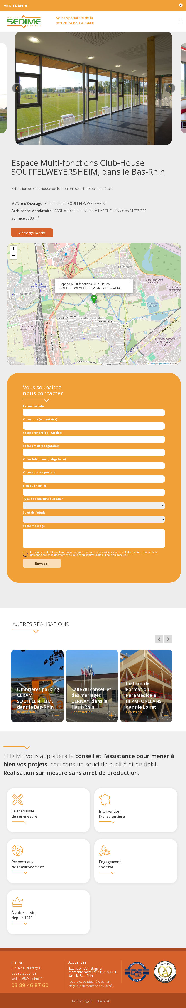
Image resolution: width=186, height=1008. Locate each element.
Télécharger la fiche (31, 233)
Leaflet (152, 363)
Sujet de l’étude (34, 512)
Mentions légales (82, 1001)
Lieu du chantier (34, 486)
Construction (91, 700)
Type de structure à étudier (43, 499)
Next (169, 88)
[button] (94, 299)
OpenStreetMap (164, 363)
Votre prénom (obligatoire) (42, 433)
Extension (144, 697)
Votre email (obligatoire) (41, 446)
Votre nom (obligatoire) (40, 419)
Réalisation (38, 700)
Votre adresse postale (39, 472)
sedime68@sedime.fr (26, 978)
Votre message (34, 526)
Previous (16, 88)
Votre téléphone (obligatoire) (44, 459)
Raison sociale (33, 406)
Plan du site (104, 1001)
